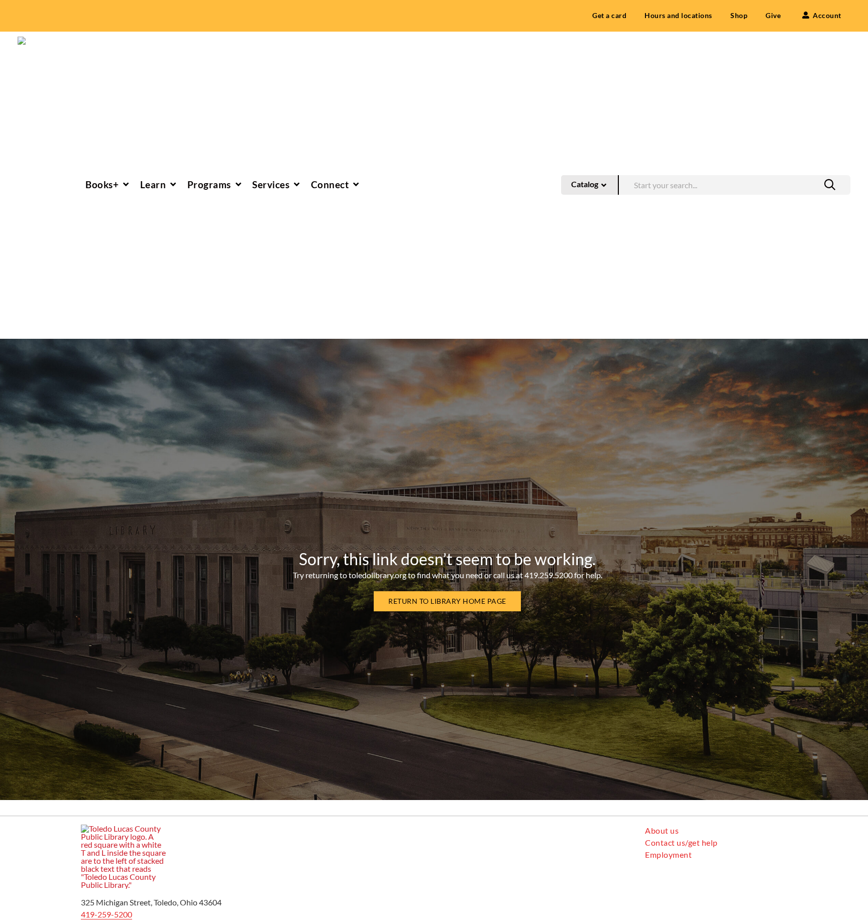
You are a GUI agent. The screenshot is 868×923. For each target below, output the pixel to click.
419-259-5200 (106, 914)
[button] (829, 184)
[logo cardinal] (123, 828)
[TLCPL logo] (33, 40)
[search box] (734, 184)
